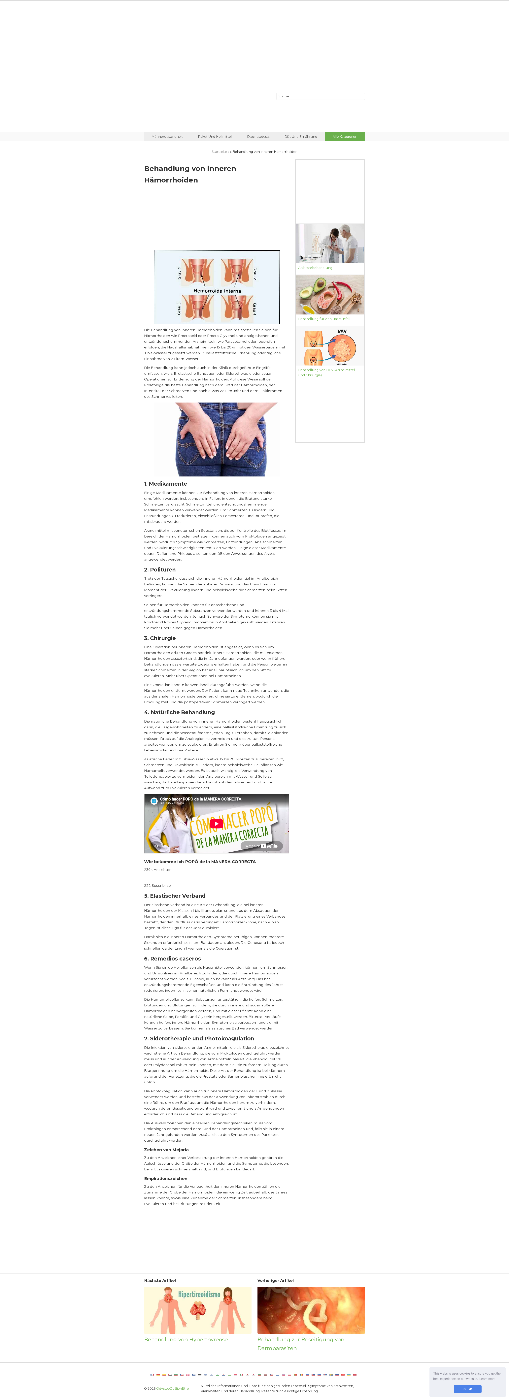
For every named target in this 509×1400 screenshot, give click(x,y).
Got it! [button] (467, 1389)
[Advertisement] (254, 37)
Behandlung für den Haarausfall (324, 319)
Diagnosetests (258, 137)
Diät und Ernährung (301, 137)
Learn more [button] (487, 1379)
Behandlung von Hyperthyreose (186, 1339)
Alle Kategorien (345, 137)
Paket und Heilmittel (215, 137)
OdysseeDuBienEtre (172, 1388)
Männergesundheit (167, 137)
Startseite (219, 152)
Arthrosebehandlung (315, 268)
